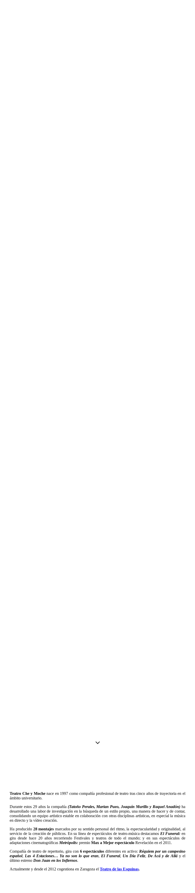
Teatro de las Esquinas (119, 869)
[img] (97, 379)
